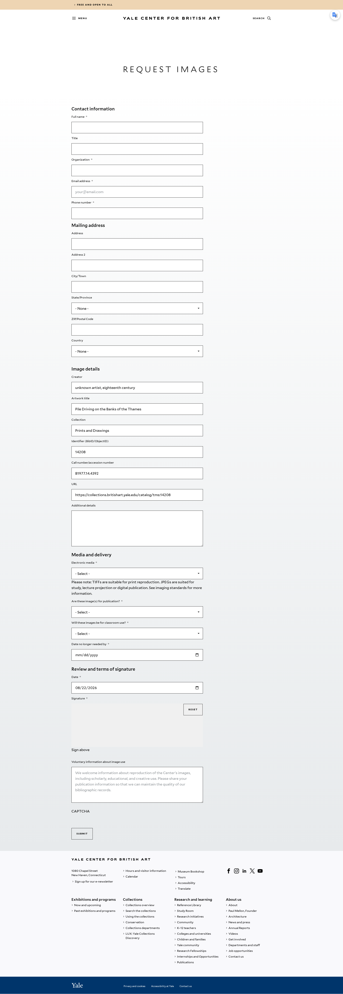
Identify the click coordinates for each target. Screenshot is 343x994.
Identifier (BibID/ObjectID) (90, 441)
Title (74, 138)
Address (77, 233)
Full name (78, 116)
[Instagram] (236, 871)
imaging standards (171, 588)
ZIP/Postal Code (82, 319)
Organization (80, 159)
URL (74, 484)
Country (77, 340)
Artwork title (80, 398)
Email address (81, 181)
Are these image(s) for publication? (95, 601)
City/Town (79, 276)
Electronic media (83, 562)
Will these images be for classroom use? (98, 622)
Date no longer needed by (89, 644)
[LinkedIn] (244, 871)
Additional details (83, 505)
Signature (78, 698)
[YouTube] (260, 871)
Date (75, 677)
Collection (78, 419)
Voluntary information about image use (98, 762)
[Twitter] (252, 871)
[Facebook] (229, 871)
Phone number (81, 202)
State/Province (82, 297)
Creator (77, 377)
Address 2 (78, 254)
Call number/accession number (93, 462)
